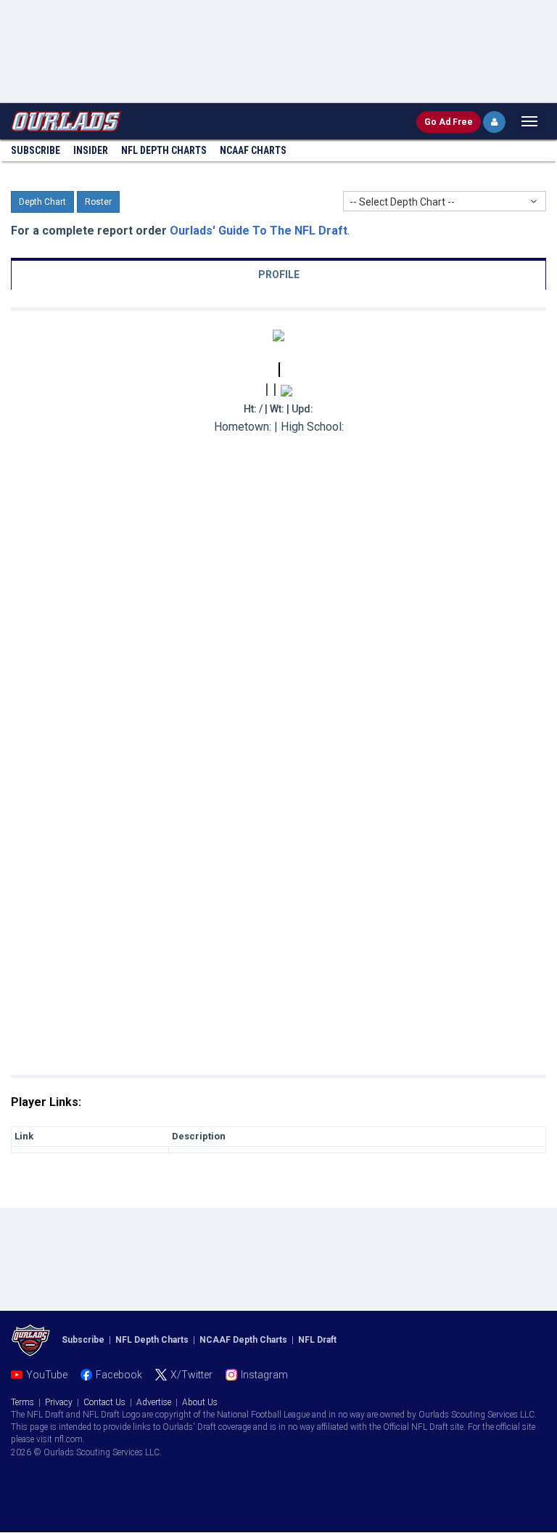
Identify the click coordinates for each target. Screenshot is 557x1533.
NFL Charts (164, 150)
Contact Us (104, 1402)
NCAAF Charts (253, 150)
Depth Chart (42, 202)
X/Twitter (191, 1374)
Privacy (59, 1402)
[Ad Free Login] (494, 122)
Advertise (153, 1402)
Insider (90, 150)
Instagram (264, 1374)
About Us (200, 1402)
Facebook (119, 1374)
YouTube (46, 1374)
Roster (98, 202)
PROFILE (279, 274)
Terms (22, 1402)
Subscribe (35, 150)
